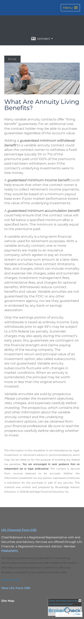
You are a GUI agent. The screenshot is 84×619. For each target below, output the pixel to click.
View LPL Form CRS (15, 588)
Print (12, 59)
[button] (70, 7)
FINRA (5, 551)
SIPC (14, 551)
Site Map (7, 601)
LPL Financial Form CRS (18, 530)
